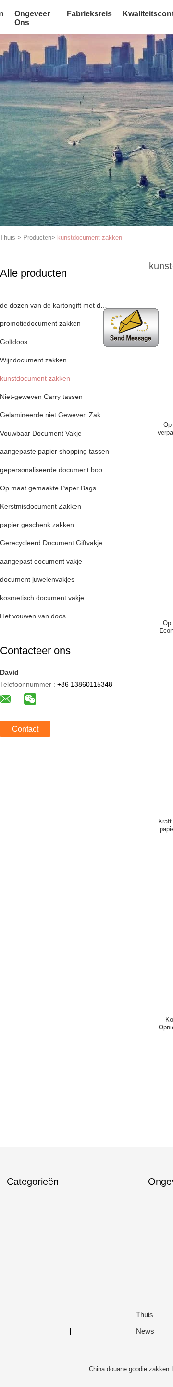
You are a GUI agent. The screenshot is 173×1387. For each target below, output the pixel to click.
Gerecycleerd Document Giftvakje (51, 543)
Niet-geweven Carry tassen (41, 396)
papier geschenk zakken (37, 524)
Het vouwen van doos (33, 616)
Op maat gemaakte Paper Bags (48, 488)
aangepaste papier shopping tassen (54, 451)
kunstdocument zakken (89, 237)
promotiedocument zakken (40, 323)
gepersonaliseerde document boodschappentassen (54, 470)
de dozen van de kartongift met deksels (54, 305)
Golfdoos (13, 342)
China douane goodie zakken (129, 1369)
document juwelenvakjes (37, 579)
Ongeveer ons (32, 18)
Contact (25, 729)
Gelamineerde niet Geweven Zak (50, 415)
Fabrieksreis (89, 14)
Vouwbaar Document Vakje (41, 433)
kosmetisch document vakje (42, 598)
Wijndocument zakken (33, 360)
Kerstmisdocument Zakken (40, 506)
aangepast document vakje (41, 561)
